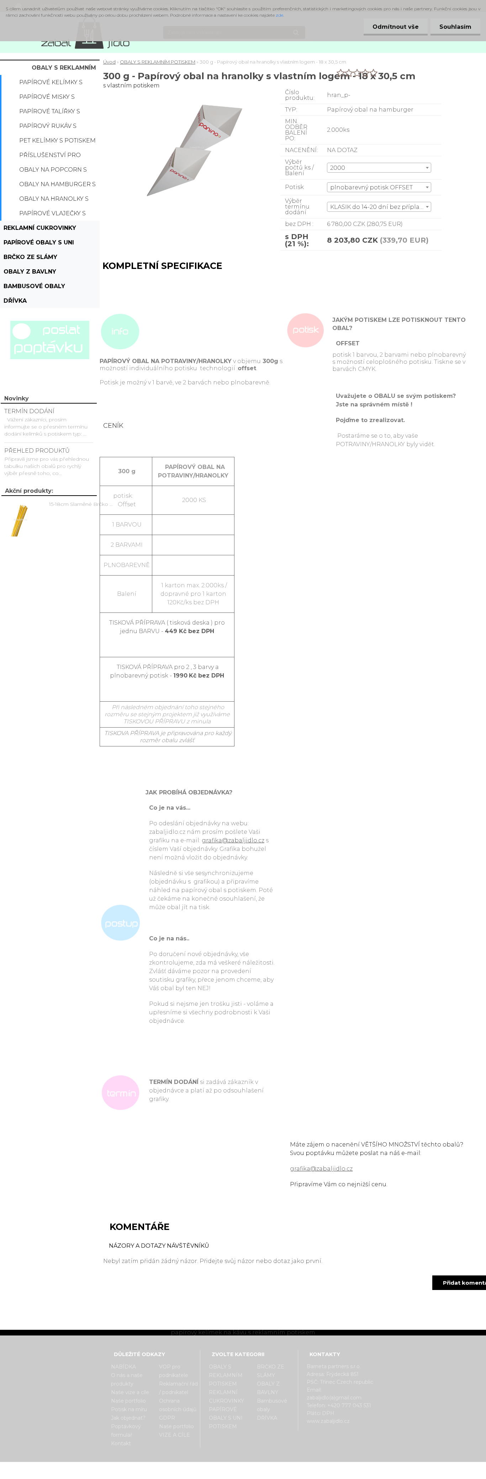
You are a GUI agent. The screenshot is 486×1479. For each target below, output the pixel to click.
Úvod (109, 62)
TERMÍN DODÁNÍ (29, 411)
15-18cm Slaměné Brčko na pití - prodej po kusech (82, 504)
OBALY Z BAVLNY (30, 271)
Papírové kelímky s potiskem (51, 84)
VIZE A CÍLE (174, 1435)
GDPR (167, 1418)
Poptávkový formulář (126, 1430)
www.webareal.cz (271, 1468)
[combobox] (379, 168)
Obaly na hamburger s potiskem (57, 186)
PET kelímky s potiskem (57, 140)
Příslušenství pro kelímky (50, 157)
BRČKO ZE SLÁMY (30, 257)
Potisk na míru (129, 1409)
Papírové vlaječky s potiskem (52, 215)
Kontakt (121, 1443)
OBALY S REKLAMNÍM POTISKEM (64, 69)
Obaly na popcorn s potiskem (53, 171)
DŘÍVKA (15, 300)
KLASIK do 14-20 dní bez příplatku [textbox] (379, 207)
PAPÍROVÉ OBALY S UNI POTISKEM (39, 244)
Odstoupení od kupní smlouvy (252, 1473)
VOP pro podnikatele (173, 1371)
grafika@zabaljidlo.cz (233, 840)
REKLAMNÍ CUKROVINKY (40, 228)
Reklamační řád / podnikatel (178, 1388)
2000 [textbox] (337, 167)
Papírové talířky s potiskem (49, 113)
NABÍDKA (123, 1367)
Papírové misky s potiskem (47, 98)
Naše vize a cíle (130, 1392)
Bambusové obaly (34, 286)
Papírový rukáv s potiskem (47, 128)
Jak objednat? (128, 1418)
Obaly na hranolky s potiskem (54, 200)
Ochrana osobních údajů (177, 1405)
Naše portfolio (128, 1401)
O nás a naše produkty (127, 1379)
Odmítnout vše (396, 26)
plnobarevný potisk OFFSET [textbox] (371, 187)
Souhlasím (455, 26)
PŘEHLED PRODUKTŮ (37, 450)
